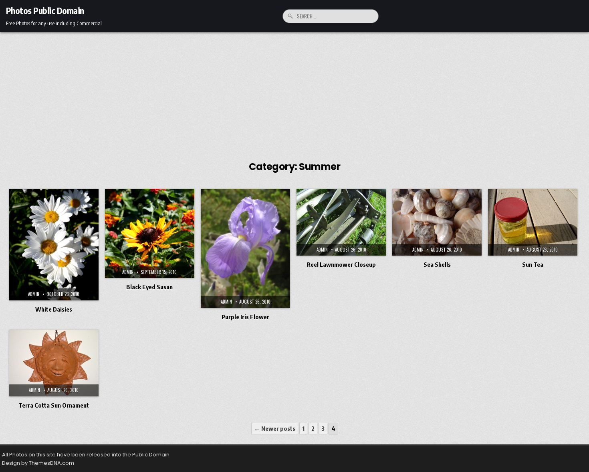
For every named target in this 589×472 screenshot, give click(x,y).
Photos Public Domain (45, 10)
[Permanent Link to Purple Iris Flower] (245, 248)
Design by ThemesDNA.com (38, 463)
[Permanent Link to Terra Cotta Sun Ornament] (54, 363)
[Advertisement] (294, 92)
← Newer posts (274, 428)
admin (33, 294)
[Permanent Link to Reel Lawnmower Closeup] (341, 222)
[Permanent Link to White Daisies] (54, 244)
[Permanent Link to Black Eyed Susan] (149, 233)
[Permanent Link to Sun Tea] (532, 222)
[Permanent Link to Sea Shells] (437, 222)
